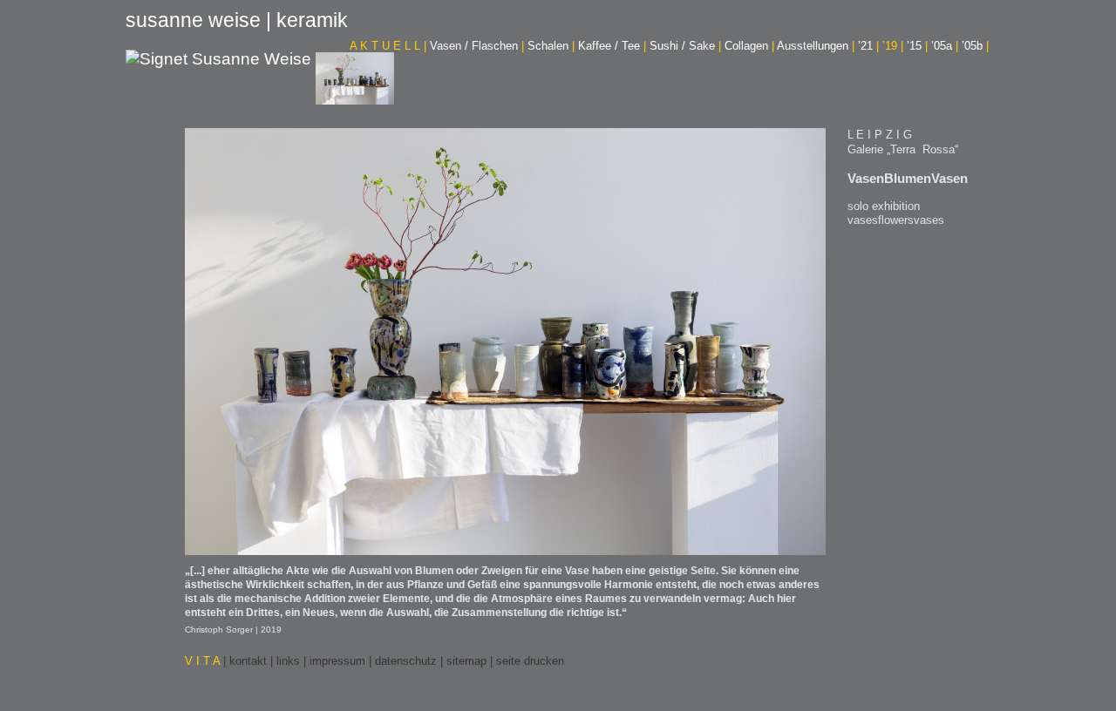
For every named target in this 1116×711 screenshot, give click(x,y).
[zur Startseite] (218, 60)
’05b (975, 45)
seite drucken (530, 660)
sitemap (466, 660)
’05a (944, 45)
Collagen (749, 45)
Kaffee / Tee (612, 45)
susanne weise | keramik (237, 20)
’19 (892, 45)
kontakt (248, 660)
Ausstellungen (815, 45)
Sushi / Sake (685, 45)
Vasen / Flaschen (477, 45)
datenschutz (406, 660)
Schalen (551, 45)
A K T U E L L (388, 45)
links (288, 660)
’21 (868, 45)
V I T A (204, 660)
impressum (337, 660)
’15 (917, 45)
